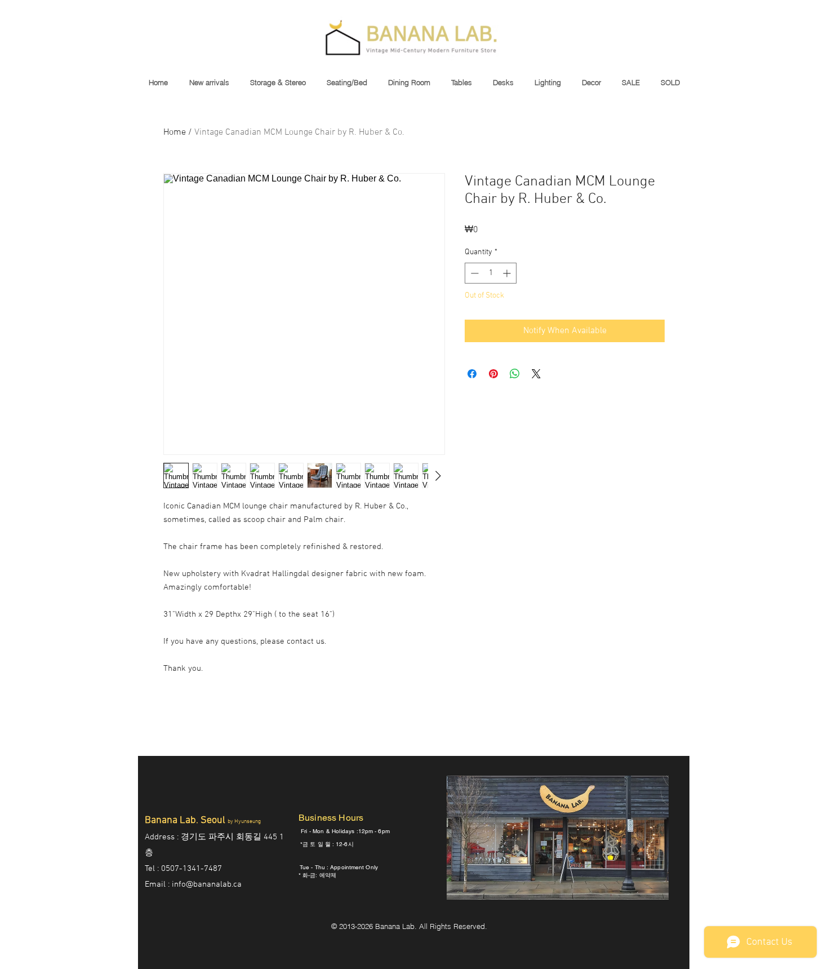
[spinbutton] (490, 273)
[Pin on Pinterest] (493, 373)
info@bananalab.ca (207, 884)
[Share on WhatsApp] (515, 373)
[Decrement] (473, 273)
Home (174, 132)
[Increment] (508, 273)
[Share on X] (536, 373)
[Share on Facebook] (472, 373)
